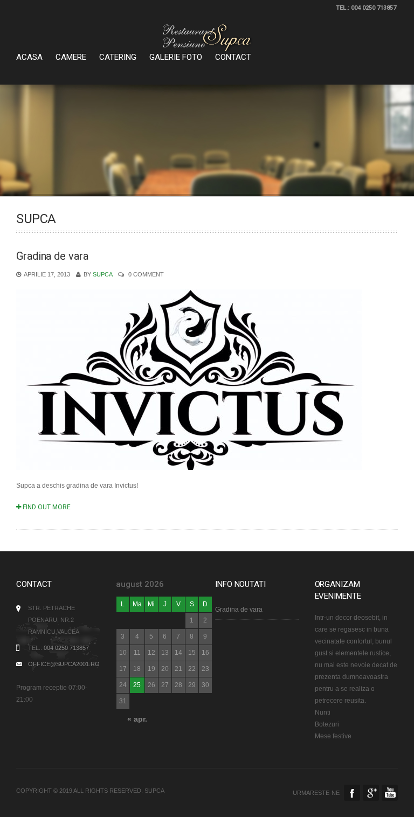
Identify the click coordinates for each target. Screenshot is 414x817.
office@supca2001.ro (64, 664)
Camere (71, 57)
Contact (233, 57)
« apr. (137, 719)
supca (102, 274)
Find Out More (46, 507)
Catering (117, 57)
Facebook (352, 793)
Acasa (29, 57)
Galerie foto (175, 57)
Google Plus (371, 793)
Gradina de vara (52, 256)
